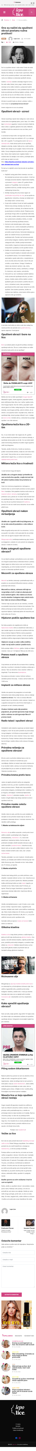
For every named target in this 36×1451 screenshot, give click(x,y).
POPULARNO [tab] (8, 1336)
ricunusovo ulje (5, 997)
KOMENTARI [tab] (29, 1336)
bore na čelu (7, 418)
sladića (27, 795)
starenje (8, 81)
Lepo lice (14, 1444)
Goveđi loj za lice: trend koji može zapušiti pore (23, 1379)
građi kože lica (25, 328)
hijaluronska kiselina (7, 627)
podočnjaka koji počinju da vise (14, 195)
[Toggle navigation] (4, 12)
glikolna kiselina (26, 937)
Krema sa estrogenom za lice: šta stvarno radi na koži (23, 1344)
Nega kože (15, 1352)
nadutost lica (5, 1148)
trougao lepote (27, 397)
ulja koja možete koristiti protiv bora (21, 984)
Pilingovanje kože (6, 539)
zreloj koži (10, 945)
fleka (2, 491)
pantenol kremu (16, 845)
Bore (13, 20)
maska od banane (22, 921)
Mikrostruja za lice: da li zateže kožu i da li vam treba (18, 5)
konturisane (7, 124)
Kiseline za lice (5, 934)
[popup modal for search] (32, 12)
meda (23, 883)
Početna (6, 20)
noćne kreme (5, 853)
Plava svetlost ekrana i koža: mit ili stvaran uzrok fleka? (22, 1391)
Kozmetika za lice (17, 1341)
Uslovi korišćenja (18, 1430)
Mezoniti (3, 580)
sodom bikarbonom (19, 1083)
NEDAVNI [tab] (18, 1336)
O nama (18, 1424)
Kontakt (18, 1426)
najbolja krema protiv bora (9, 459)
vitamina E (10, 795)
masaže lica (21, 1130)
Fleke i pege (15, 1388)
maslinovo (27, 502)
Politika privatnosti (18, 1428)
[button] (31, 3)
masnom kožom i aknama (9, 494)
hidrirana (16, 648)
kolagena (15, 182)
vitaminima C (15, 837)
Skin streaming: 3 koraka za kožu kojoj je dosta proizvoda (23, 1355)
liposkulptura (22, 672)
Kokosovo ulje (5, 832)
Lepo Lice (17, 38)
